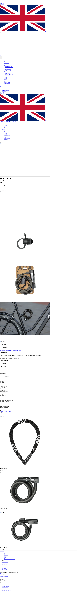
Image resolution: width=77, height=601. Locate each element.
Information (3, 64)
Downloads (5, 78)
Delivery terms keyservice (5, 586)
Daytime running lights (8, 72)
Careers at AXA (4, 91)
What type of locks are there (9, 67)
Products (3, 124)
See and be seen (7, 75)
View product (2, 511)
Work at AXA (6, 557)
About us (3, 80)
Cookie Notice (4, 588)
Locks (4, 61)
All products (5, 60)
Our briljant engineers (7, 82)
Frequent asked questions (5, 90)
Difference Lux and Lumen (9, 74)
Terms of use (3, 589)
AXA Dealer (5, 79)
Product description (2, 350)
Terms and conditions (5, 587)
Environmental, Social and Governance (9, 559)
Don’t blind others (4, 569)
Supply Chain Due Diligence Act (6, 590)
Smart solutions (6, 128)
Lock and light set (6, 63)
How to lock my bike (8, 68)
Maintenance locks (8, 69)
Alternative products (18, 350)
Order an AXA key (8, 70)
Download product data (7, 77)
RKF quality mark (7, 73)
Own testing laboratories (7, 83)
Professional (3, 76)
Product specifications (9, 350)
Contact (3, 84)
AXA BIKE (5, 81)
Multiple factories (6, 139)
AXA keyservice (2, 87)
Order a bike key (4, 564)
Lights (4, 62)
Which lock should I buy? (9, 66)
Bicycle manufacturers (7, 135)
